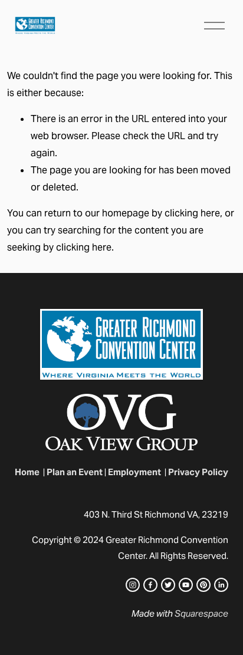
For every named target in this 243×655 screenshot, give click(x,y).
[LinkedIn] (221, 585)
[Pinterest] (203, 585)
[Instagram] (133, 585)
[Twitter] (168, 585)
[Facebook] (150, 585)
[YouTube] (186, 585)
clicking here (192, 213)
